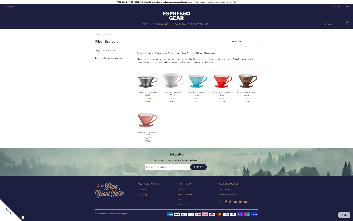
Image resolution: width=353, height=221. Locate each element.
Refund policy (142, 194)
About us (181, 190)
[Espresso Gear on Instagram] (231, 202)
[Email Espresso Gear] (221, 202)
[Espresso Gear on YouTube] (245, 202)
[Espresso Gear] (176, 16)
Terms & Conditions (185, 194)
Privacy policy (183, 204)
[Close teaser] (23, 217)
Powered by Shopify (119, 214)
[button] (147, 24)
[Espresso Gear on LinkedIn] (236, 202)
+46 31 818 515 (7, 7)
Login (338, 7)
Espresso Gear (106, 214)
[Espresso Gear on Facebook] (226, 202)
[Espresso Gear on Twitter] (240, 202)
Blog (180, 199)
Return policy (142, 190)
